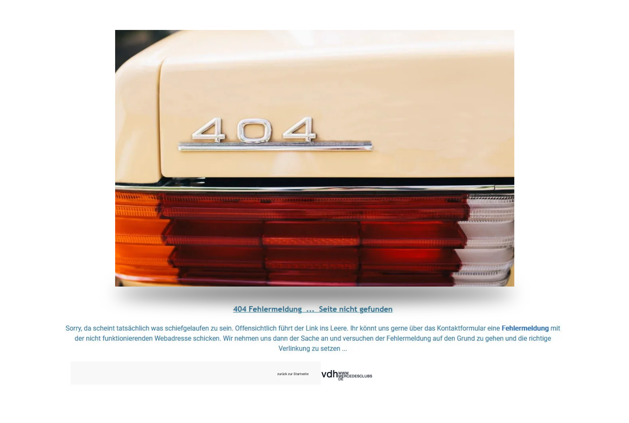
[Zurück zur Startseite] (314, 158)
